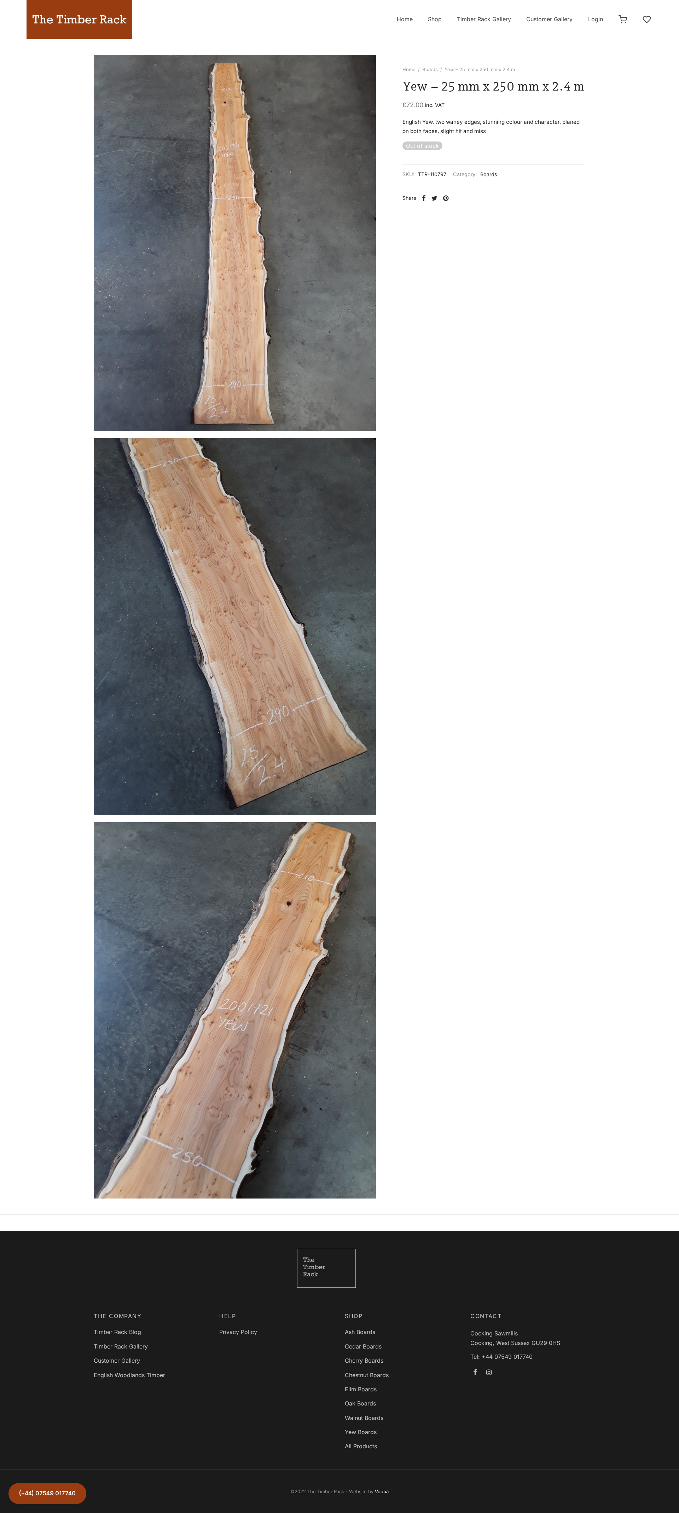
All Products (361, 1446)
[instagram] (488, 1372)
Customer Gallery (549, 19)
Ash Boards (360, 1331)
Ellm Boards (361, 1389)
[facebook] (475, 1372)
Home (405, 19)
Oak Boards (360, 1403)
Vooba (382, 1491)
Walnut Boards (364, 1417)
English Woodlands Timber (129, 1375)
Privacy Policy (238, 1331)
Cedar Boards (363, 1346)
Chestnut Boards (367, 1375)
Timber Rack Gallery (484, 19)
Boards (430, 69)
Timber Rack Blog (117, 1331)
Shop (435, 19)
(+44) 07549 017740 (47, 1493)
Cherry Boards (364, 1360)
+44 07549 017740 (507, 1356)
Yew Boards (361, 1432)
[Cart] (623, 19)
